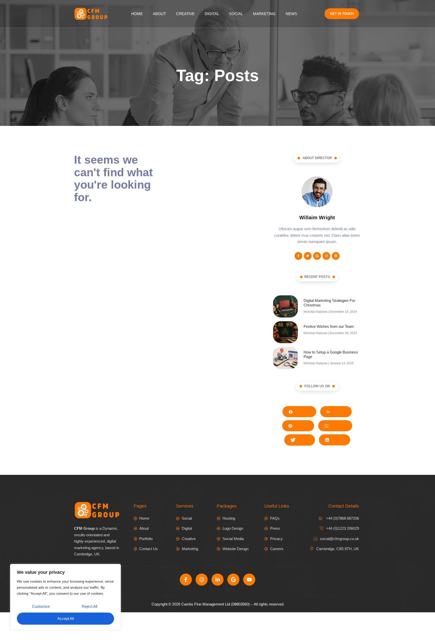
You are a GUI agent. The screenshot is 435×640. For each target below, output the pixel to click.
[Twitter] (308, 256)
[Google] (317, 256)
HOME (137, 14)
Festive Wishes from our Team (329, 326)
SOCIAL (236, 14)
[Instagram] (326, 256)
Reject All (89, 606)
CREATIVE (185, 14)
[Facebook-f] (298, 256)
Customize (41, 606)
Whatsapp (337, 425)
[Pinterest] (336, 256)
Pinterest (300, 425)
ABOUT (159, 14)
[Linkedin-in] (217, 580)
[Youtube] (249, 580)
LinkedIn (336, 440)
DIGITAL (212, 14)
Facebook (301, 411)
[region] (65, 597)
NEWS (291, 14)
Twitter (303, 440)
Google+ (337, 411)
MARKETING (264, 14)
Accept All (65, 618)
